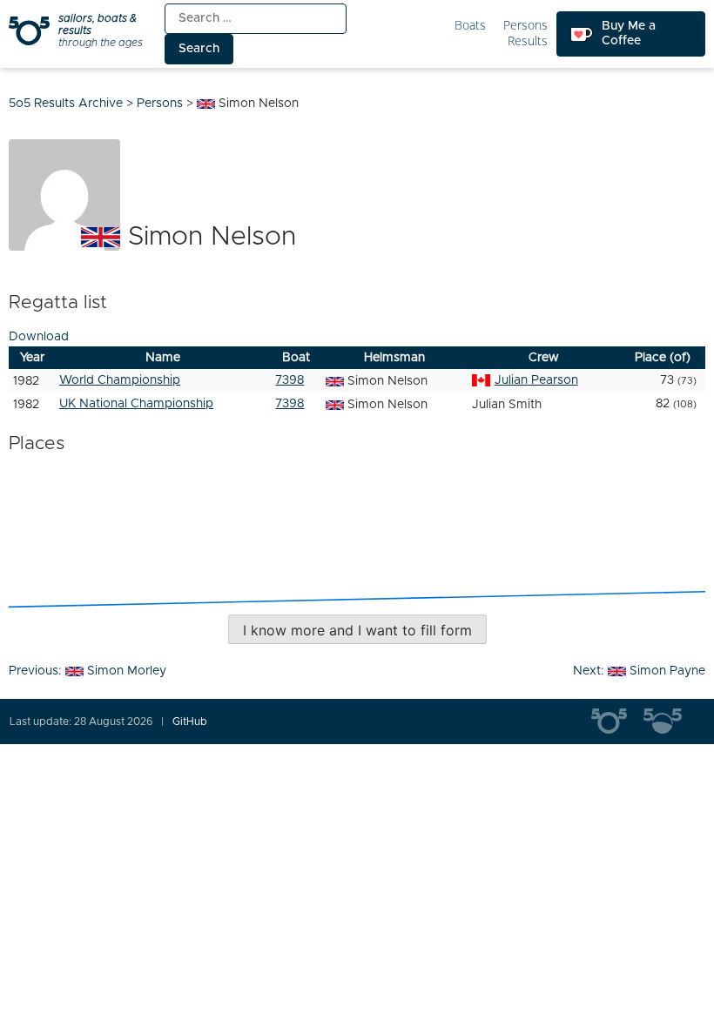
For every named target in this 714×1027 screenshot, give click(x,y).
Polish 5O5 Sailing (669, 721)
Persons (525, 25)
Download (39, 337)
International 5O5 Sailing (617, 721)
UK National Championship (136, 404)
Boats (470, 25)
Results (528, 41)
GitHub (189, 721)
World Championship (119, 380)
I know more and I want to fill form (357, 630)
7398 (289, 380)
